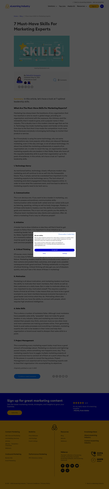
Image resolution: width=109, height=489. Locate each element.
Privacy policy (62, 234)
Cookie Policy (71, 234)
